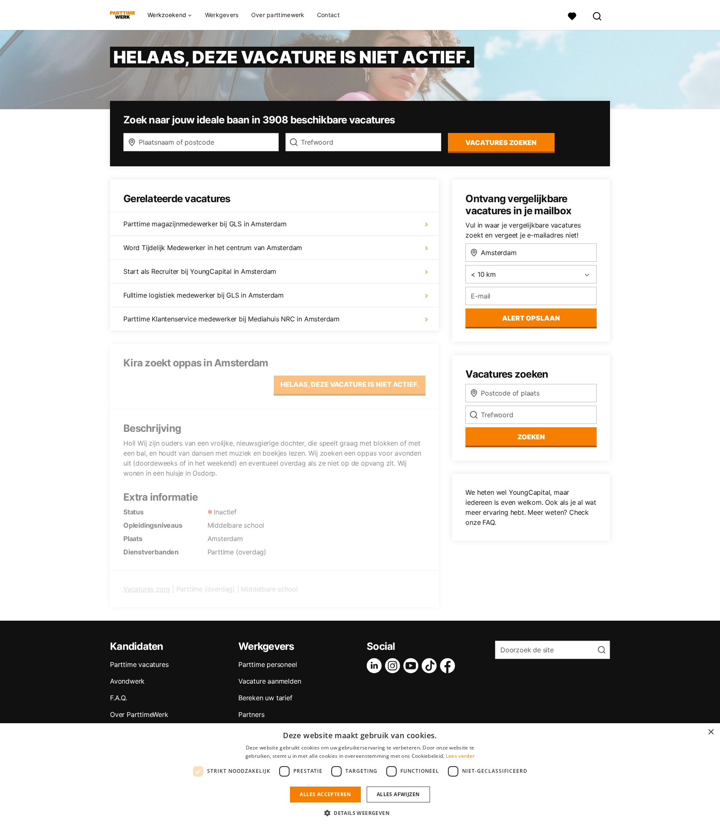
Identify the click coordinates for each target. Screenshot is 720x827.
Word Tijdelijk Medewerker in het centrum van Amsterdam (212, 247)
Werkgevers (222, 14)
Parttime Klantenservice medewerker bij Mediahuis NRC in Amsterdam (231, 319)
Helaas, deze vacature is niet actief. (349, 384)
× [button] (711, 732)
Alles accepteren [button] (325, 794)
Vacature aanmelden (269, 681)
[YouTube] (412, 665)
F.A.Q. (118, 698)
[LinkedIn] (376, 665)
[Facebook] (449, 665)
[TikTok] (431, 665)
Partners (251, 714)
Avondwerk (127, 681)
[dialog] (360, 775)
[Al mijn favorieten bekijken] (572, 15)
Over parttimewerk (278, 14)
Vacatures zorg (146, 589)
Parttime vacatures (139, 664)
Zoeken (531, 437)
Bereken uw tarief (265, 698)
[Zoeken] (597, 15)
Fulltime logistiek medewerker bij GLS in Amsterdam (203, 295)
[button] (360, 813)
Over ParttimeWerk (139, 714)
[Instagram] (394, 665)
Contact (328, 14)
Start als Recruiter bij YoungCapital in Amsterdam (199, 271)
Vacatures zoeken (501, 142)
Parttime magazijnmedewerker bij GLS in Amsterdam (204, 224)
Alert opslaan (531, 318)
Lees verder (460, 755)
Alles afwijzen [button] (398, 794)
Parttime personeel (267, 664)
